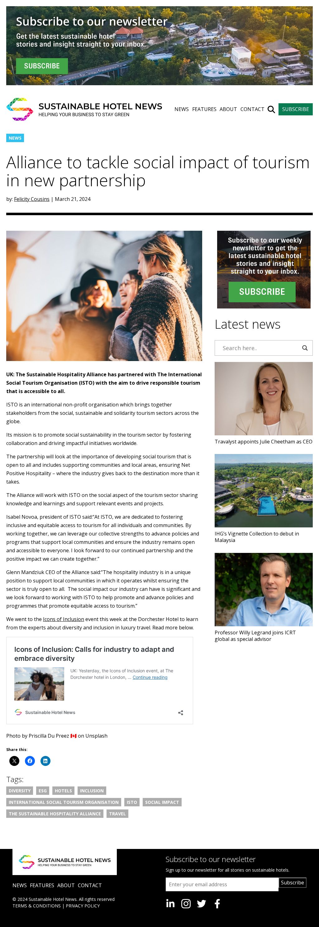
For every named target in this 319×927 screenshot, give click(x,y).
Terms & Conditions (36, 906)
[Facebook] (217, 903)
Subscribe (292, 882)
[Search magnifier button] (305, 348)
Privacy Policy (83, 906)
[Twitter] (201, 903)
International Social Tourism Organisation (64, 802)
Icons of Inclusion (63, 619)
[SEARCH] (271, 109)
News (15, 138)
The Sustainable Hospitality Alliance (55, 814)
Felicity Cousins (32, 199)
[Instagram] (186, 903)
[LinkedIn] (170, 903)
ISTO (132, 802)
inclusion (92, 791)
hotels (63, 791)
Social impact (162, 802)
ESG (43, 791)
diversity (20, 791)
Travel (117, 814)
